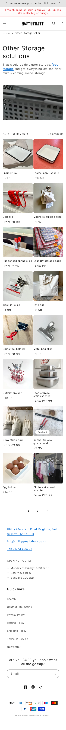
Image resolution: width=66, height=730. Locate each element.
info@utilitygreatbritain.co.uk (26, 541)
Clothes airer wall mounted (44, 489)
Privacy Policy (16, 614)
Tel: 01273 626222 (19, 549)
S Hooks (8, 216)
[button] (4, 23)
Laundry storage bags (47, 260)
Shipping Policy (16, 630)
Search (11, 598)
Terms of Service (17, 638)
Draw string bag (13, 440)
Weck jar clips (11, 304)
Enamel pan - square (46, 173)
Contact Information (19, 606)
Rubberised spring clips (17, 260)
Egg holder (9, 487)
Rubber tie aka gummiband (42, 441)
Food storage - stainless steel (42, 394)
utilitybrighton (28, 715)
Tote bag (39, 304)
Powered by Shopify (42, 715)
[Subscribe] (55, 674)
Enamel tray (10, 173)
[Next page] (47, 510)
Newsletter (14, 646)
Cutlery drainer (12, 393)
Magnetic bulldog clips (47, 216)
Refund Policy (15, 622)
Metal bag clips (42, 348)
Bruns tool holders (14, 348)
